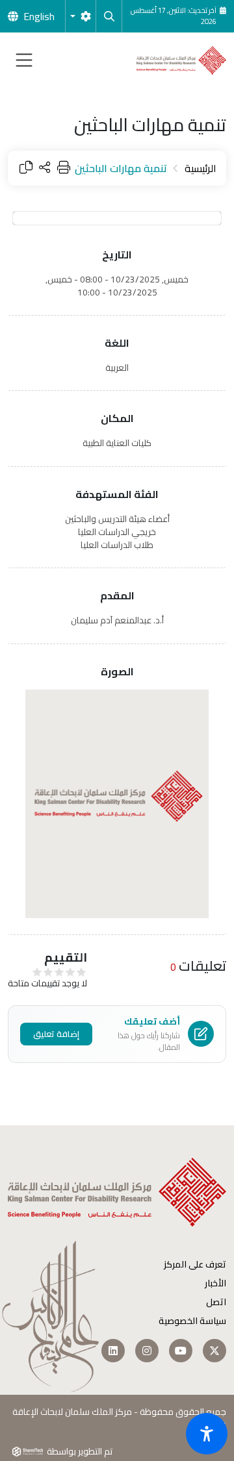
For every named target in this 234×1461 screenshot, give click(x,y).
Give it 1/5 (81, 972)
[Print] (63, 168)
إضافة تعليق (56, 1034)
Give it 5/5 (37, 972)
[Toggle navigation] (24, 60)
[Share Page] (45, 168)
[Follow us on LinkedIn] (113, 1350)
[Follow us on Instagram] (147, 1350)
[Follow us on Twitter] (214, 1350)
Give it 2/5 (70, 972)
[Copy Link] (26, 168)
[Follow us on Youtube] (180, 1350)
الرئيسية (200, 168)
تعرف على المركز (195, 1264)
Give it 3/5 (59, 972)
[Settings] (81, 16)
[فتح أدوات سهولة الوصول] (207, 1434)
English (39, 16)
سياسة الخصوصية (192, 1321)
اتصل (216, 1302)
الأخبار (215, 1283)
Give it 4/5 (48, 972)
